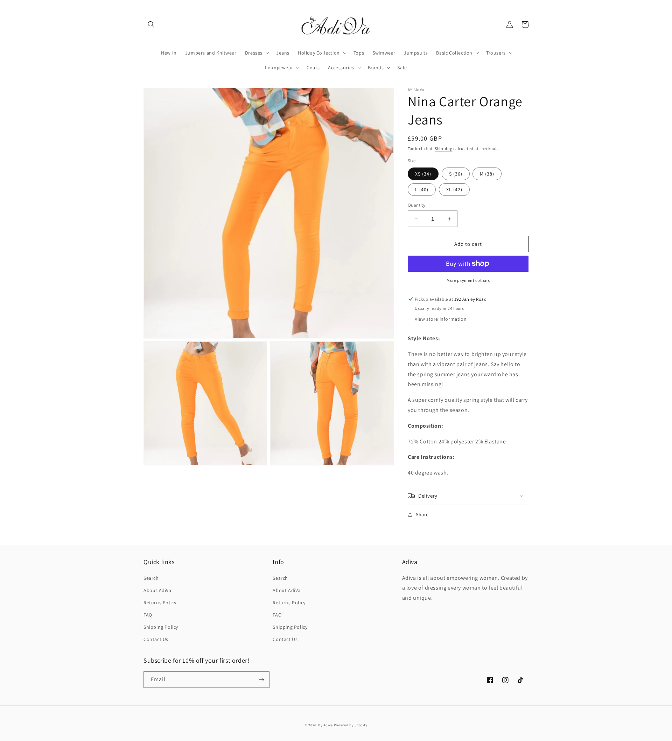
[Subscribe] (261, 679)
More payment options (468, 280)
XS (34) (423, 174)
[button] (151, 24)
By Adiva (325, 725)
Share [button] (422, 514)
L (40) (421, 189)
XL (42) (454, 189)
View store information (441, 319)
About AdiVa (158, 590)
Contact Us (156, 639)
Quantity (416, 205)
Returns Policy (160, 602)
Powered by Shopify (351, 725)
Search (151, 578)
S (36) (455, 174)
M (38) (487, 174)
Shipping (444, 148)
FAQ (148, 615)
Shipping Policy (161, 627)
